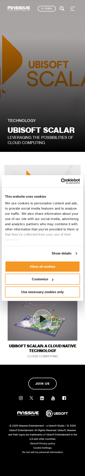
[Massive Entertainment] (19, 8)
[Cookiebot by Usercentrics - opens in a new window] (61, 181)
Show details (61, 253)
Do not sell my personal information (42, 452)
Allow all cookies (42, 266)
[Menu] (72, 8)
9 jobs (46, 8)
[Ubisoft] (57, 416)
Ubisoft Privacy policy (42, 443)
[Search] (62, 8)
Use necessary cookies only (42, 292)
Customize (40, 279)
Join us (42, 384)
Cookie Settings (42, 447)
